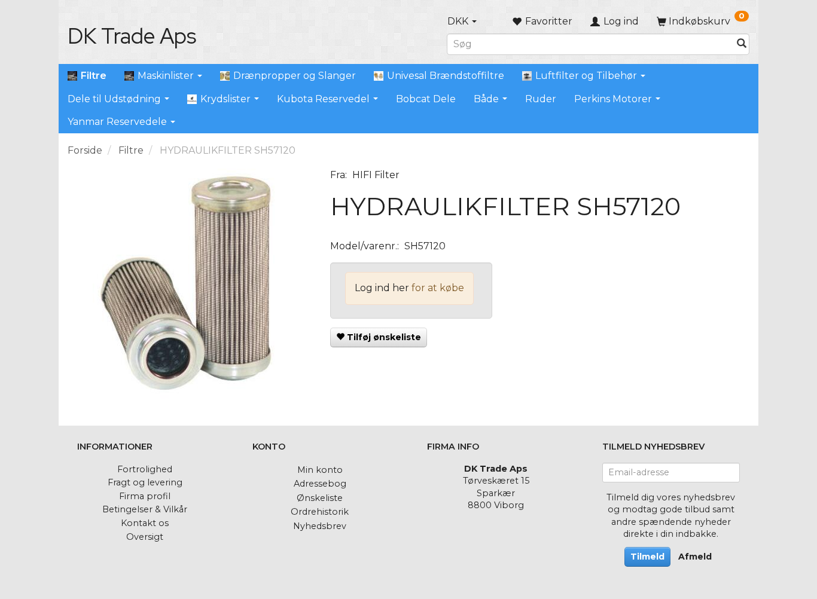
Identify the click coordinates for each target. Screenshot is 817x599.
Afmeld (695, 556)
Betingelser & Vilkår (144, 509)
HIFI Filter (376, 175)
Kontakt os (145, 523)
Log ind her (382, 288)
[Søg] (741, 44)
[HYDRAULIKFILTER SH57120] (190, 288)
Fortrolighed (144, 469)
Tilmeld (647, 556)
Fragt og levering (145, 482)
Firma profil (144, 496)
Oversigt (144, 536)
